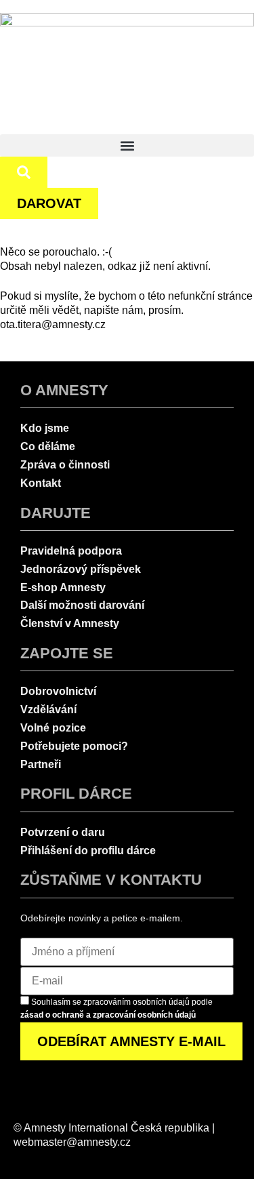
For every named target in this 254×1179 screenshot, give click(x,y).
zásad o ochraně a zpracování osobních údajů (108, 1015)
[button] (127, 145)
